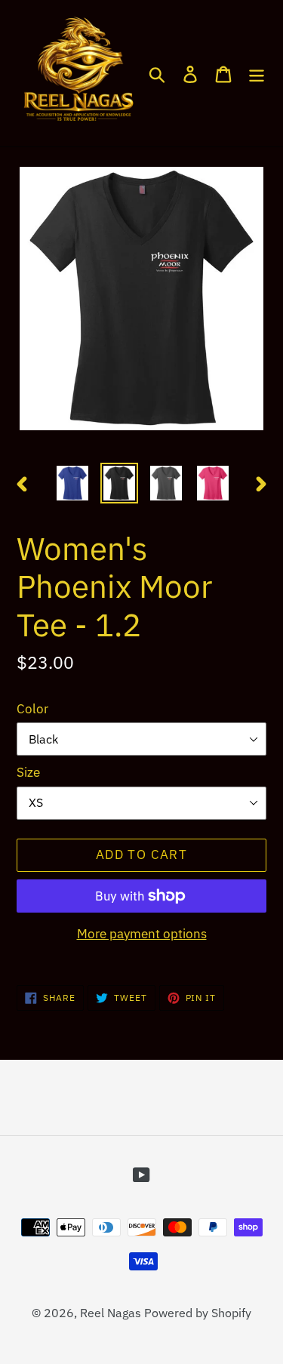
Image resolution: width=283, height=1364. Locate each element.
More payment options (142, 933)
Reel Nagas (110, 1312)
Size (28, 772)
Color (32, 708)
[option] (72, 482)
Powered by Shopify (197, 1312)
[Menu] (256, 73)
